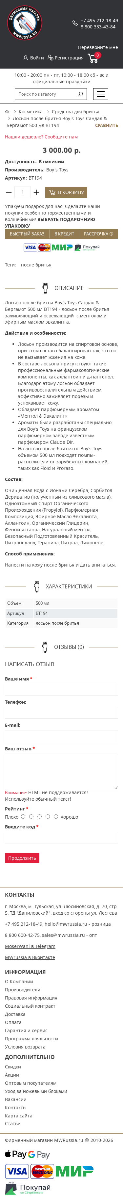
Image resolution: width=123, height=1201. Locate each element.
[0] (93, 61)
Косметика (31, 111)
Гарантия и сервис (26, 1030)
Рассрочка (96, 234)
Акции (12, 1075)
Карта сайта (18, 1116)
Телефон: (15, 702)
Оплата (13, 1022)
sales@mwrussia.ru (63, 935)
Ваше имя (17, 679)
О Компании (19, 981)
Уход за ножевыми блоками (36, 1091)
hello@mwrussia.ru (66, 924)
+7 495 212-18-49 (99, 20)
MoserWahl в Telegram (30, 946)
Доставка (15, 1014)
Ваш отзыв (18, 748)
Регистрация (69, 58)
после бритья (36, 265)
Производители (22, 989)
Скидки (13, 1067)
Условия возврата (25, 1047)
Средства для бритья (75, 111)
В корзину (71, 192)
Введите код (20, 827)
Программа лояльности (31, 1038)
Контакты (16, 1107)
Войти (37, 58)
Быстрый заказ (27, 234)
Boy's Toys (57, 170)
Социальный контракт (30, 1006)
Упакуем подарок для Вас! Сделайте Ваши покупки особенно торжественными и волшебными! (52, 216)
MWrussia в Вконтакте (30, 957)
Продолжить (22, 858)
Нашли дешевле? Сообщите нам (41, 137)
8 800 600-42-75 (22, 935)
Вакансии (16, 1099)
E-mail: (12, 725)
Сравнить (106, 125)
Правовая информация (31, 998)
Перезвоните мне (98, 47)
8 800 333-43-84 (98, 27)
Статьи (13, 1123)
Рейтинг (15, 809)
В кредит (64, 234)
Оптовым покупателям (30, 1083)
